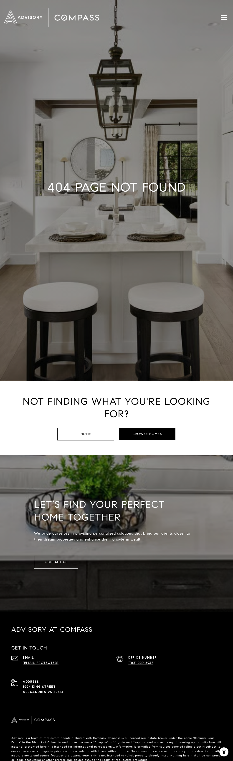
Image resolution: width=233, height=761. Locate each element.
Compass (114, 738)
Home (86, 434)
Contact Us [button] (56, 562)
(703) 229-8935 (140, 663)
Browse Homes (147, 434)
